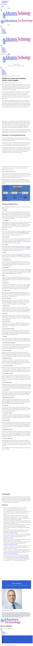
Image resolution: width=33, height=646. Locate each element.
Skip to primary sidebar (5, 2)
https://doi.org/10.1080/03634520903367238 (21, 557)
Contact (3, 6)
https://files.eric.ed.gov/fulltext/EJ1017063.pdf (10, 544)
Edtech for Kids (4, 33)
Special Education (4, 32)
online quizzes (27, 246)
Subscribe (6, 4)
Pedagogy (3, 29)
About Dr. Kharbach (4, 633)
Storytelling (3, 352)
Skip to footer (3, 3)
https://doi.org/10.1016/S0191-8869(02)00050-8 (11, 553)
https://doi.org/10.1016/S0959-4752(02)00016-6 (11, 532)
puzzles (7, 440)
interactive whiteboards (20, 246)
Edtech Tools (3, 30)
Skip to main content (4, 1)
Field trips (3, 422)
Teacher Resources (4, 50)
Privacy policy (4, 632)
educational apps (14, 246)
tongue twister (25, 293)
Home (3, 28)
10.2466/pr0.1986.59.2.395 (21, 526)
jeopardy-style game (7, 287)
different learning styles (22, 223)
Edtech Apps (3, 31)
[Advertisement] (16, 114)
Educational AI (4, 48)
